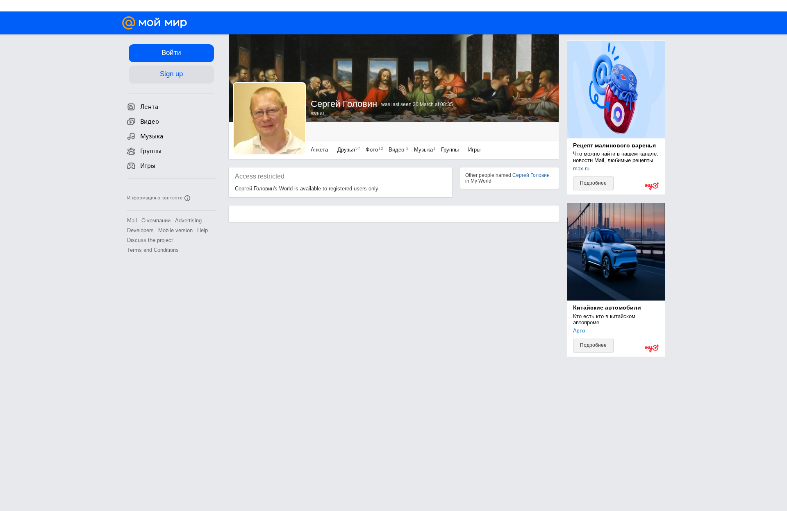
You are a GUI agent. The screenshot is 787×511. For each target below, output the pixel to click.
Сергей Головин (531, 175)
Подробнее (593, 183)
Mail (132, 220)
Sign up (171, 74)
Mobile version (175, 230)
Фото (372, 150)
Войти (171, 53)
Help (202, 230)
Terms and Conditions (153, 250)
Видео (397, 150)
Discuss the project (150, 240)
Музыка (423, 150)
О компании (156, 220)
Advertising (188, 220)
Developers (140, 230)
